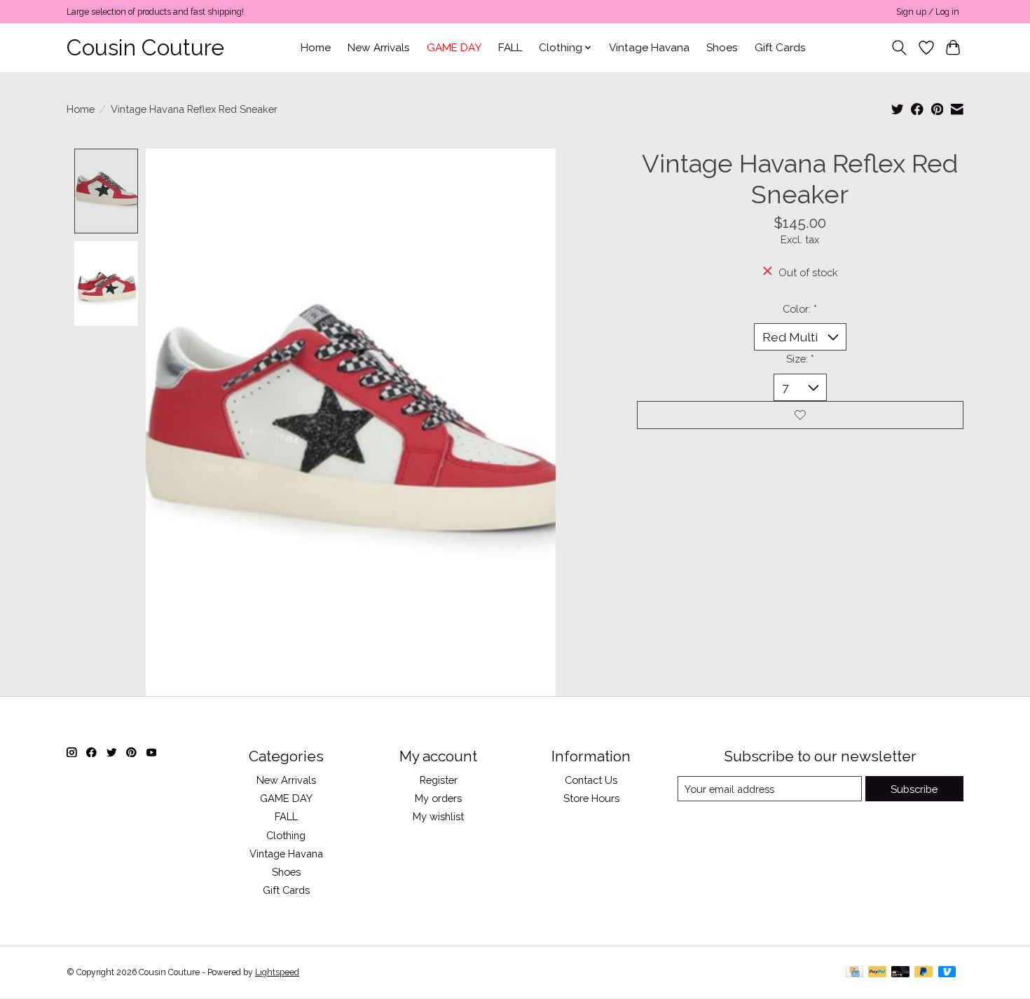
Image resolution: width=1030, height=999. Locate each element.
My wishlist (438, 816)
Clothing (285, 835)
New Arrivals (379, 47)
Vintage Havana (649, 47)
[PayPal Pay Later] (923, 972)
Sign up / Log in (927, 12)
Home (316, 47)
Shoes (722, 47)
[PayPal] (877, 972)
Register (439, 780)
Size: (800, 359)
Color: (800, 309)
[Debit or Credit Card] (900, 972)
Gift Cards (780, 47)
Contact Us (591, 780)
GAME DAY (454, 47)
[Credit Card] (854, 972)
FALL (510, 47)
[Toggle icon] (899, 47)
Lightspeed (277, 972)
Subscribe (914, 789)
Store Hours (591, 798)
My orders (438, 798)
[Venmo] (947, 972)
